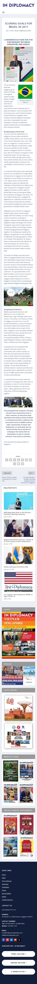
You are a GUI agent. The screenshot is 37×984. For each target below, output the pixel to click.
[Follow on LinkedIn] (11, 939)
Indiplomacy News (25, 31)
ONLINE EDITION (18, 963)
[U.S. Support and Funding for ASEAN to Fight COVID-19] (18, 582)
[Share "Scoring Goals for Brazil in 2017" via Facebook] (7, 460)
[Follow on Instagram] (7, 939)
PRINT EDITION (18, 954)
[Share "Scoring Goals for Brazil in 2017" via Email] (19, 464)
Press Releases (7, 881)
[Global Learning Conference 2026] (18, 555)
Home (4, 875)
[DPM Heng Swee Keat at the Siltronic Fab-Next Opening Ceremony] (18, 501)
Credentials (5, 887)
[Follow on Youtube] (15, 939)
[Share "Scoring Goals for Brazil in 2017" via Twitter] (11, 460)
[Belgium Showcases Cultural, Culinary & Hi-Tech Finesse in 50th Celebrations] (18, 528)
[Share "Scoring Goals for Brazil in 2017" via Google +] (15, 460)
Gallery (4, 897)
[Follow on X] (19, 939)
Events (4, 890)
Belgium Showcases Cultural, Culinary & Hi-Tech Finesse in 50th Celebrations (18, 540)
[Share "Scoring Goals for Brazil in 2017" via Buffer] (30, 460)
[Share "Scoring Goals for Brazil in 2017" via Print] (22, 464)
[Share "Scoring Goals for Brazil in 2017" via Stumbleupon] (15, 464)
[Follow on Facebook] (3, 939)
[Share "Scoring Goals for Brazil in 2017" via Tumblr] (19, 460)
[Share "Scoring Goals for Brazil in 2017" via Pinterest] (22, 460)
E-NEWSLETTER (18, 971)
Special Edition (6, 893)
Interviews (5, 884)
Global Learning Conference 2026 (16, 567)
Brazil (16, 31)
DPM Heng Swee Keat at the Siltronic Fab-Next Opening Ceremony (17, 513)
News (4, 878)
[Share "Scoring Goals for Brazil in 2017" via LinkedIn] (26, 460)
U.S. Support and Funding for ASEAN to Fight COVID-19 (18, 595)
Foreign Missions (7, 900)
